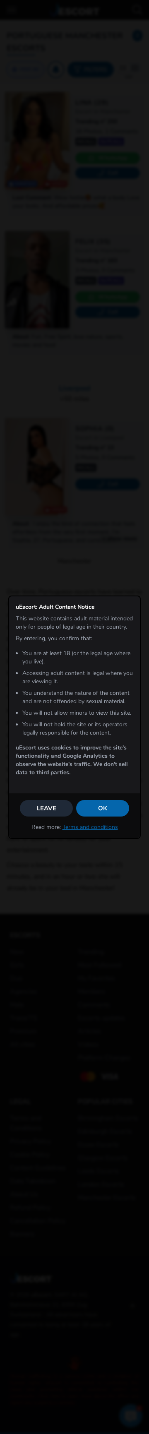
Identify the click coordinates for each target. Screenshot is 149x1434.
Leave (46, 808)
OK (102, 808)
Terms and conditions (90, 827)
